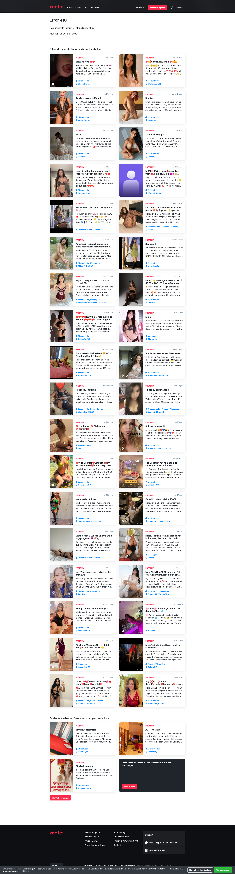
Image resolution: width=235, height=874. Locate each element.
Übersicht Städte (121, 836)
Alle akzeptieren (223, 870)
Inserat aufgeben (157, 8)
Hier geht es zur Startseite (63, 33)
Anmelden (179, 8)
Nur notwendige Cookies (200, 870)
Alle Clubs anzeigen (60, 798)
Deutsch (139, 8)
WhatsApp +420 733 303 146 (163, 842)
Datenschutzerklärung (20, 871)
